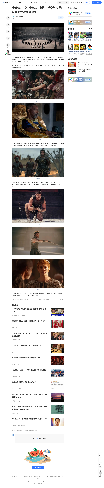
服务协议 (26, 476)
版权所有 (40, 483)
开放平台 (35, 476)
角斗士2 (58, 57)
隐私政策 (30, 476)
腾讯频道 (59, 476)
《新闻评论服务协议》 (32, 430)
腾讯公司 (36, 483)
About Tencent (20, 476)
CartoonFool (15, 388)
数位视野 (14, 401)
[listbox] (38, 365)
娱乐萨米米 (14, 339)
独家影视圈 (14, 315)
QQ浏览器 (54, 476)
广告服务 (40, 476)
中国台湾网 (14, 376)
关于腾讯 (14, 476)
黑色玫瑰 (14, 352)
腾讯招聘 (44, 476)
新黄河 (13, 327)
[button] (88, 13)
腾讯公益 (49, 476)
